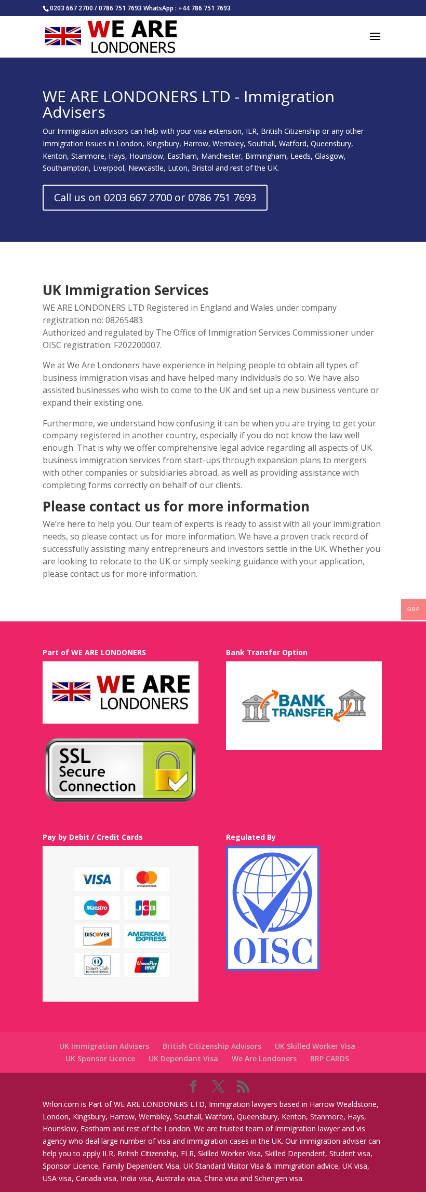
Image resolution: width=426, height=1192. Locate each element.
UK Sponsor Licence (100, 1058)
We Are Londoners (264, 1058)
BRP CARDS (329, 1058)
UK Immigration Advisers (104, 1046)
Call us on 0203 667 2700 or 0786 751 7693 (155, 197)
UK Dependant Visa (183, 1058)
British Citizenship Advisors (212, 1046)
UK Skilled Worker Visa (315, 1046)
